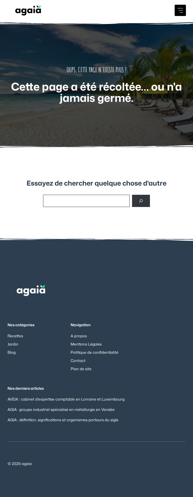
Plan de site (81, 368)
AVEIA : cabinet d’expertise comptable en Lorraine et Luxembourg (66, 399)
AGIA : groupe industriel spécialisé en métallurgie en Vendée (61, 409)
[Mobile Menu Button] (180, 10)
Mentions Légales (86, 344)
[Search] (141, 201)
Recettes (15, 335)
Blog (12, 352)
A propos (79, 335)
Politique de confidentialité (94, 352)
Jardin (13, 344)
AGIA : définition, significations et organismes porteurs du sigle (63, 419)
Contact (78, 360)
